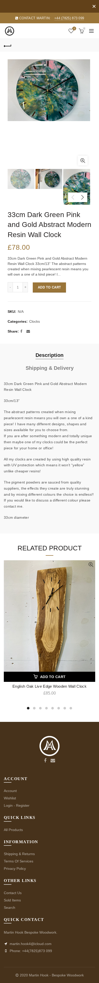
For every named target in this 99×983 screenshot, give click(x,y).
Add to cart (49, 287)
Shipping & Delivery (50, 368)
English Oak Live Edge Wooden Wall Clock (49, 686)
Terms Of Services (18, 861)
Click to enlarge (83, 160)
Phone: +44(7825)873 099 (30, 951)
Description (49, 355)
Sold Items (12, 900)
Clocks (34, 321)
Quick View (90, 564)
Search (9, 907)
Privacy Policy (15, 868)
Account (10, 791)
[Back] (7, 45)
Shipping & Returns (19, 854)
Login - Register (16, 805)
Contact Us (13, 893)
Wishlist (74, 28)
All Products (13, 830)
